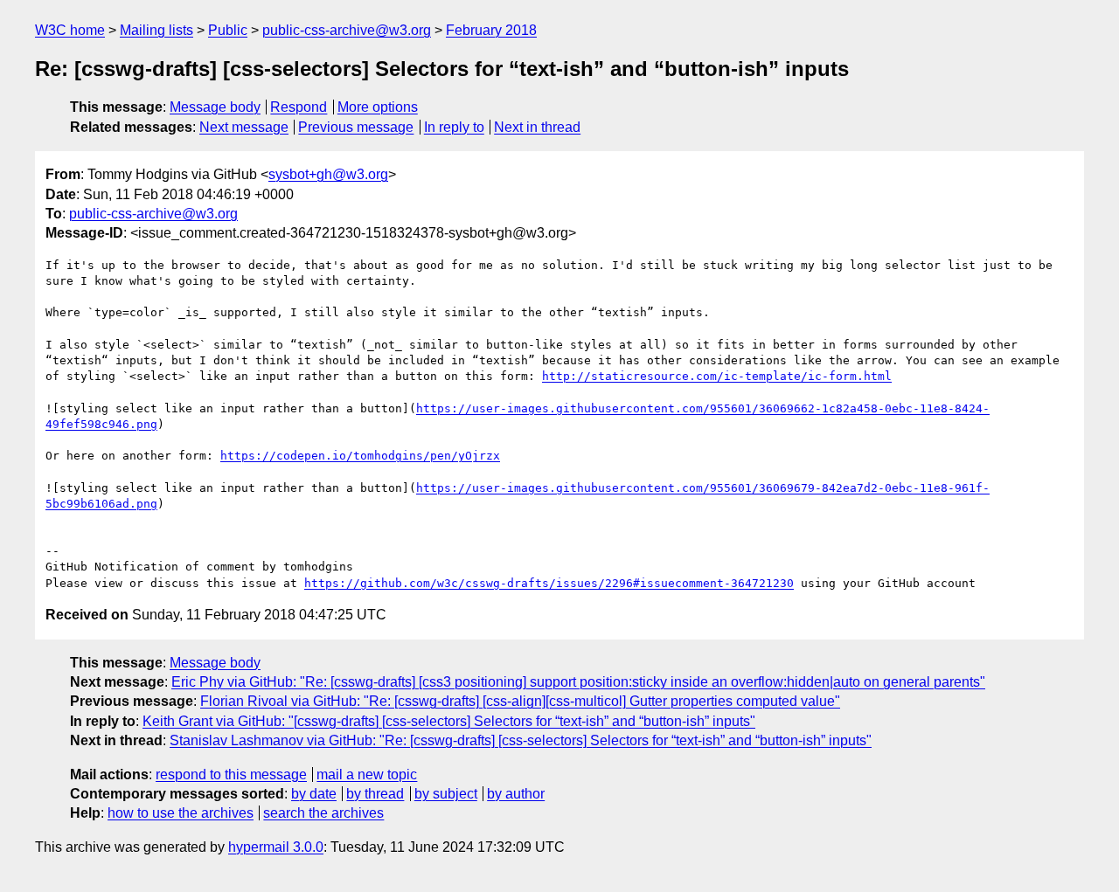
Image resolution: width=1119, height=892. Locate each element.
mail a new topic (366, 774)
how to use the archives (181, 813)
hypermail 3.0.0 (275, 847)
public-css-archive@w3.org (346, 30)
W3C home (70, 30)
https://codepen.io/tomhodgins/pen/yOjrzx (360, 455)
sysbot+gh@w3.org (328, 174)
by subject (445, 793)
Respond (298, 107)
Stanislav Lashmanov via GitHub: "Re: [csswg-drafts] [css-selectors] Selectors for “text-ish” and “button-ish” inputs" (521, 740)
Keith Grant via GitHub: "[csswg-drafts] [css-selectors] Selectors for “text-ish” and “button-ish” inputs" (448, 721)
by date (314, 793)
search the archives (323, 813)
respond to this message (231, 774)
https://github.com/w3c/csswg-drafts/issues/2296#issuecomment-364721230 (549, 583)
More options (377, 107)
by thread (375, 793)
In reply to (454, 127)
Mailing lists (156, 30)
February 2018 (491, 30)
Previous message (356, 127)
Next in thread (537, 127)
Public (227, 30)
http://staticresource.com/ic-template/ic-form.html (717, 376)
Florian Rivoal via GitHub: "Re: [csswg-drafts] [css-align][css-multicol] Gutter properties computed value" (520, 701)
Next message (243, 127)
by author (516, 793)
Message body (215, 107)
